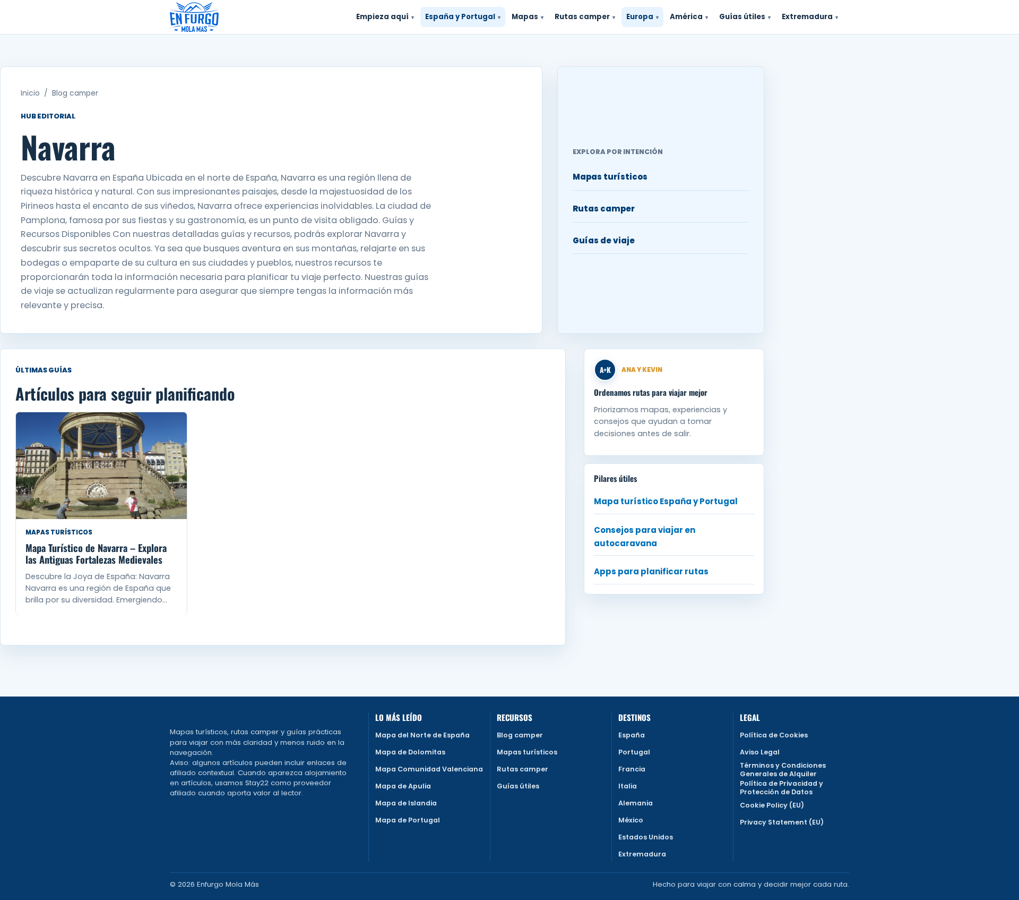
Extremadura (642, 854)
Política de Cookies (774, 735)
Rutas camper (604, 208)
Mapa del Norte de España (422, 735)
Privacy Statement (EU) (782, 822)
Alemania (635, 803)
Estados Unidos (645, 837)
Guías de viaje (604, 240)
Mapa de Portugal (407, 820)
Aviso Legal (760, 752)
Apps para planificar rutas (651, 571)
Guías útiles (518, 786)
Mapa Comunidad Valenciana (429, 769)
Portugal (634, 752)
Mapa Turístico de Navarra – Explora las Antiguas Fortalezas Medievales (96, 553)
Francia (631, 769)
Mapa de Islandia (406, 803)
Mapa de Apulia (403, 786)
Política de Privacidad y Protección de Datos (781, 787)
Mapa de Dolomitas (410, 752)
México (630, 820)
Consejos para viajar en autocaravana (644, 536)
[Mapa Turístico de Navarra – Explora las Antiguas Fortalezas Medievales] (101, 465)
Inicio (30, 93)
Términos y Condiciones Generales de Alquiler (783, 769)
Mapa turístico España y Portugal (666, 501)
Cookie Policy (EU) (772, 805)
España (631, 735)
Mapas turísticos (610, 176)
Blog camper (75, 93)
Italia (627, 786)
